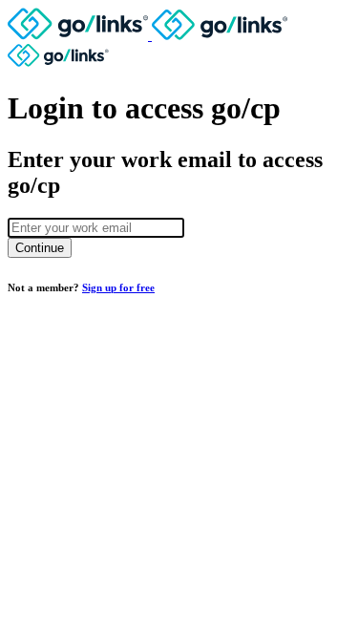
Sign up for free (118, 287)
